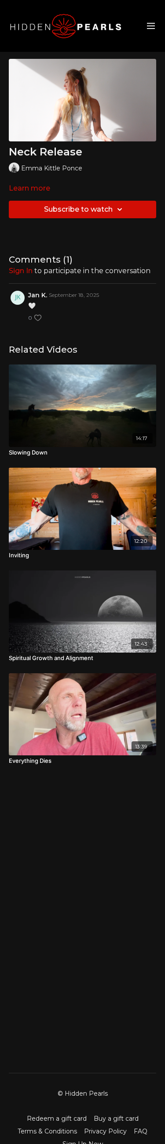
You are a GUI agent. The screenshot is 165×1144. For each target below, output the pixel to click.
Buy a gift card (116, 1118)
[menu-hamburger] (151, 26)
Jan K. (37, 295)
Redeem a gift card (57, 1118)
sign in (21, 271)
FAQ (140, 1131)
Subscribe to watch (78, 209)
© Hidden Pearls (83, 1093)
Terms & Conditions (47, 1131)
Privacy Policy (105, 1131)
